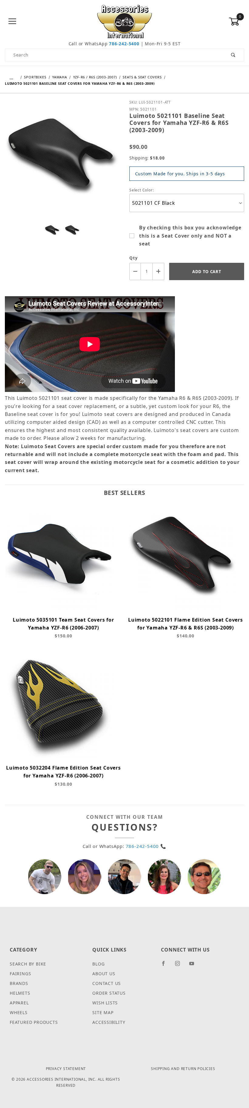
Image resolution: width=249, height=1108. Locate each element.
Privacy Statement (66, 1068)
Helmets (20, 993)
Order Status (109, 993)
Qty (133, 258)
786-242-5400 (124, 43)
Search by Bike (28, 964)
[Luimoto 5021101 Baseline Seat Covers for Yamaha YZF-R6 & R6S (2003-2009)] (62, 159)
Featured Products (34, 1022)
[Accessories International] (125, 21)
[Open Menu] (12, 22)
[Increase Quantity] (158, 271)
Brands (19, 983)
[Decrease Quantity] (135, 271)
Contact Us (106, 983)
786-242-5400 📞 (146, 846)
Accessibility (108, 1022)
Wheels (19, 1012)
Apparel (19, 1003)
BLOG (98, 964)
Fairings (20, 973)
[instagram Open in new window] (180, 966)
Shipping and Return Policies (183, 1068)
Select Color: (142, 190)
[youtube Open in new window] (194, 966)
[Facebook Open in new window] (166, 966)
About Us (103, 973)
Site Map (102, 1012)
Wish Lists (105, 1003)
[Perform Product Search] (233, 55)
